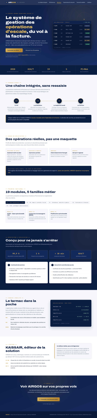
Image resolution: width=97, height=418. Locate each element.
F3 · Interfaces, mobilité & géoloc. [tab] (59, 202)
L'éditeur (89, 2)
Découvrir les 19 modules (32, 50)
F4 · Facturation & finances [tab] (80, 202)
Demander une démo (13, 50)
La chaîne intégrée (42, 2)
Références (52, 2)
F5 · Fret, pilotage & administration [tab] (17, 205)
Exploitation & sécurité (68, 2)
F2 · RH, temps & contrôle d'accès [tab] (36, 202)
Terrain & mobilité (80, 2)
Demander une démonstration (49, 399)
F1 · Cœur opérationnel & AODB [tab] (15, 202)
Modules (59, 2)
